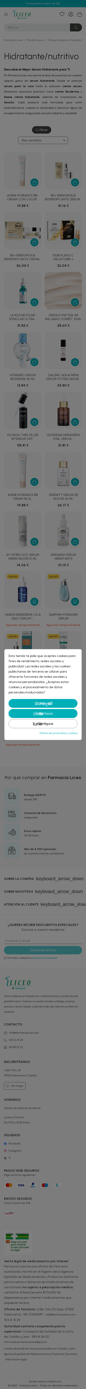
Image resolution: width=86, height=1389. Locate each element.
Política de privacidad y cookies (59, 733)
